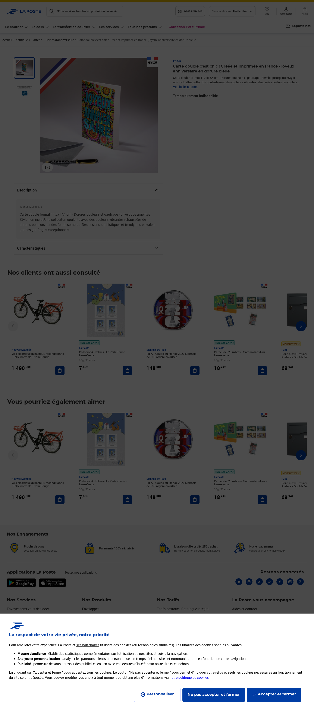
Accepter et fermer (277, 694)
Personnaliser (160, 694)
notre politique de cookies (189, 677)
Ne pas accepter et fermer (214, 695)
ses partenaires (87, 645)
